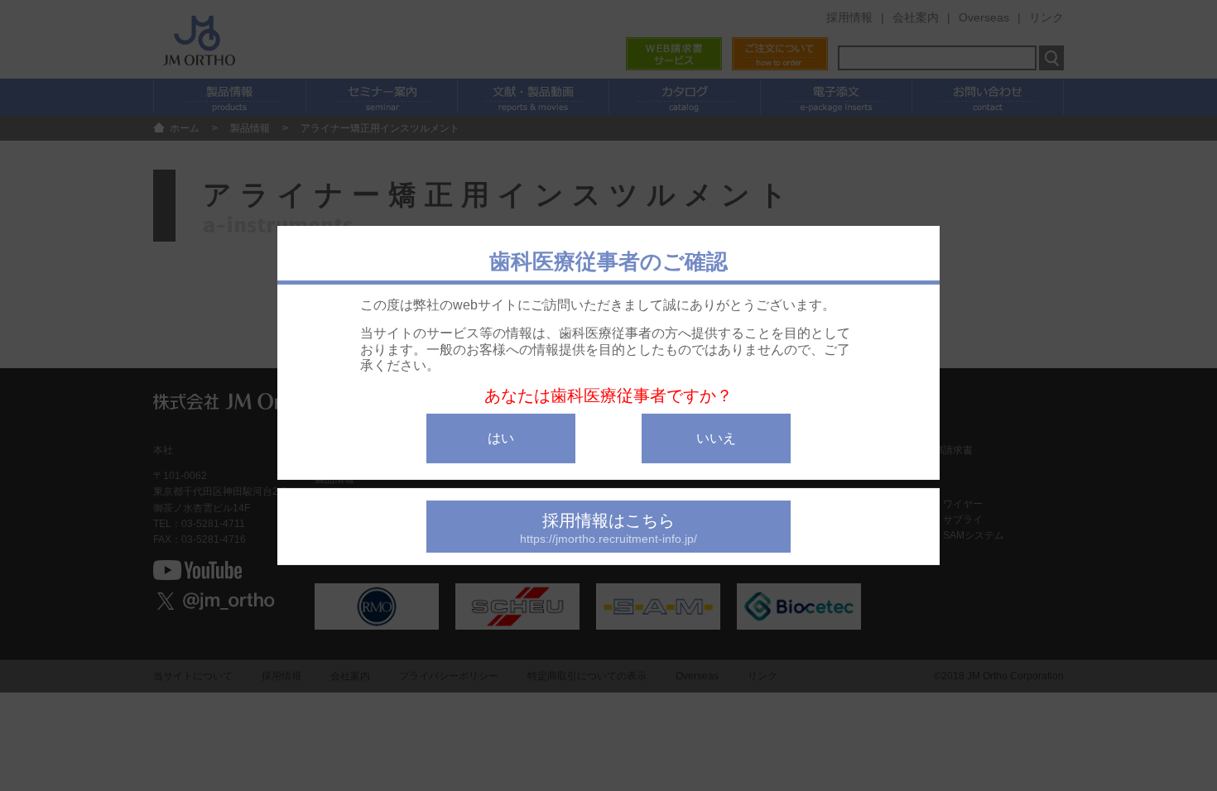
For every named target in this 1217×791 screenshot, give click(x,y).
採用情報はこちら (608, 528)
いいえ (716, 438)
